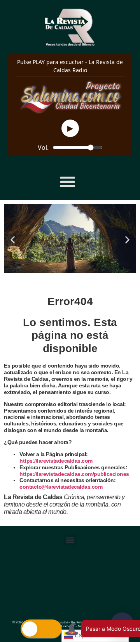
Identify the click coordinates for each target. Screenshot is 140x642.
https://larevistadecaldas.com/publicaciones (74, 474)
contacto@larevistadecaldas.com (61, 487)
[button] (67, 181)
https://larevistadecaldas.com (56, 461)
